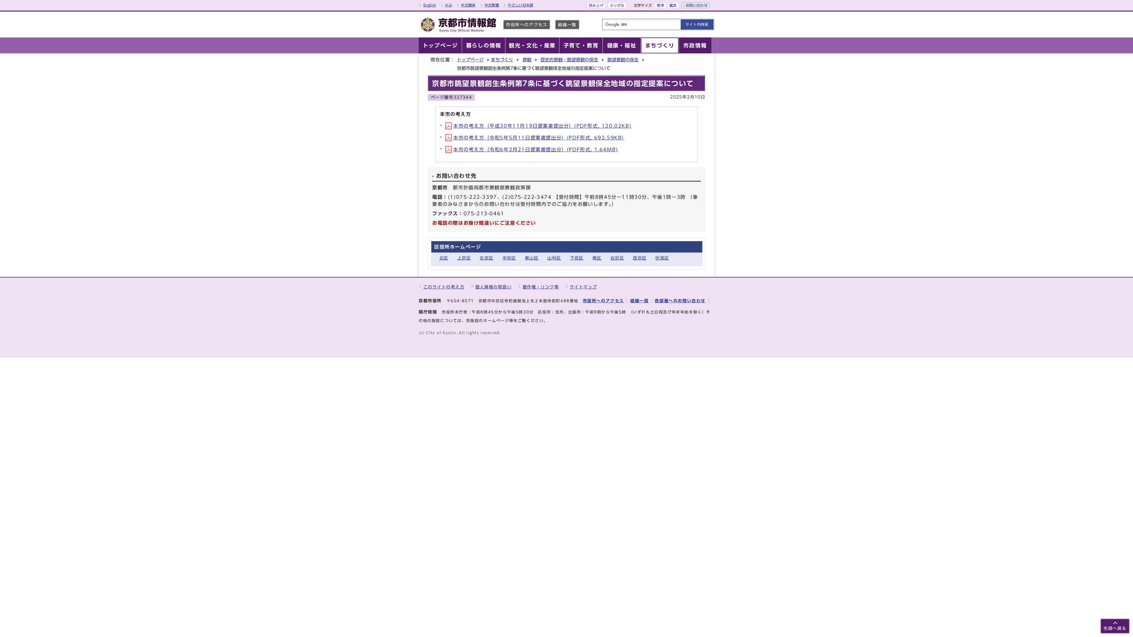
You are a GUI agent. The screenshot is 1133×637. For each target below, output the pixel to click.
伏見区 (662, 258)
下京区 (577, 258)
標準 (660, 5)
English (429, 5)
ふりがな (617, 5)
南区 (597, 258)
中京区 (509, 258)
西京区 (639, 258)
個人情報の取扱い (493, 287)
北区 (443, 258)
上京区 (464, 258)
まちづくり (502, 60)
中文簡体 (468, 5)
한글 (448, 5)
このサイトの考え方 (443, 287)
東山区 (531, 258)
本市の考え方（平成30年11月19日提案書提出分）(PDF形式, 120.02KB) (542, 126)
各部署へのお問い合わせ (680, 300)
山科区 (554, 258)
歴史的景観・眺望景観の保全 (569, 60)
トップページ (470, 60)
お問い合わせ (697, 5)
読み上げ (596, 5)
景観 (527, 60)
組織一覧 (567, 24)
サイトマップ (583, 287)
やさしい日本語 (520, 5)
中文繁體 (491, 5)
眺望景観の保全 (623, 60)
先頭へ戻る (1115, 628)
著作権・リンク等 (541, 287)
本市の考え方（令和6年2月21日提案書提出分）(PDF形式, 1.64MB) (535, 149)
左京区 (486, 258)
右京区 (617, 258)
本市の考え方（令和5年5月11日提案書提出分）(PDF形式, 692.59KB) (538, 137)
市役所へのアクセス (526, 24)
